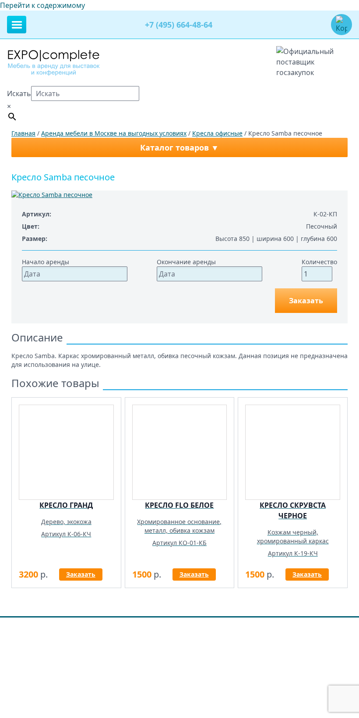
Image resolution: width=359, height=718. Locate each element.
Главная (23, 133)
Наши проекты (227, 634)
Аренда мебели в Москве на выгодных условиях (114, 133)
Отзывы (269, 634)
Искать (19, 93)
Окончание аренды (186, 262)
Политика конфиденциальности (55, 650)
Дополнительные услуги (161, 634)
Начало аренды (45, 262)
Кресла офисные (217, 133)
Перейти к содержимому (42, 5)
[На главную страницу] (53, 62)
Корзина (51, 634)
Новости (300, 634)
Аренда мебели (94, 634)
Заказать (306, 300)
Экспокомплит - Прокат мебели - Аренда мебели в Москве (117, 666)
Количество (319, 262)
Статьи (330, 634)
